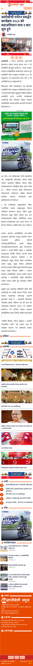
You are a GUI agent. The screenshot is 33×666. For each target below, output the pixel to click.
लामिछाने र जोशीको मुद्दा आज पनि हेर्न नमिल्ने (18, 498)
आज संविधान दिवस (6, 448)
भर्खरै (6, 481)
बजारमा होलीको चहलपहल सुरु (17, 565)
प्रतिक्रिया (6, 336)
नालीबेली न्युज (11, 550)
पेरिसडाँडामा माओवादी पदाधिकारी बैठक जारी (13, 468)
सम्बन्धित (6, 346)
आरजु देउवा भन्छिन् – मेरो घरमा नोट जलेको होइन (19, 502)
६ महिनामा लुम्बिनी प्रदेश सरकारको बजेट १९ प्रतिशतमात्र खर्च (17, 585)
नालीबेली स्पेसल (10, 542)
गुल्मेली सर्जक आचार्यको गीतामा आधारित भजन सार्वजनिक (14, 385)
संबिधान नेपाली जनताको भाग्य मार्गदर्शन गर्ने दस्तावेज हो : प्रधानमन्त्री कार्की (16, 427)
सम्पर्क (6, 595)
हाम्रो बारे (7, 617)
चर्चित (6, 508)
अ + (12, 57)
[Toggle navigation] (2, 9)
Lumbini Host (29, 662)
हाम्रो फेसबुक (8, 630)
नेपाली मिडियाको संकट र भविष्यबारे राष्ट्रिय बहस (14, 364)
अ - (21, 57)
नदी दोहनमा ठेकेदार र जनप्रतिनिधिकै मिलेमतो (18, 556)
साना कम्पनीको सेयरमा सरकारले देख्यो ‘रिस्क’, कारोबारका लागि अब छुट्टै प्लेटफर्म (19, 577)
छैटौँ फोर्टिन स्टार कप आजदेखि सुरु (10, 406)
